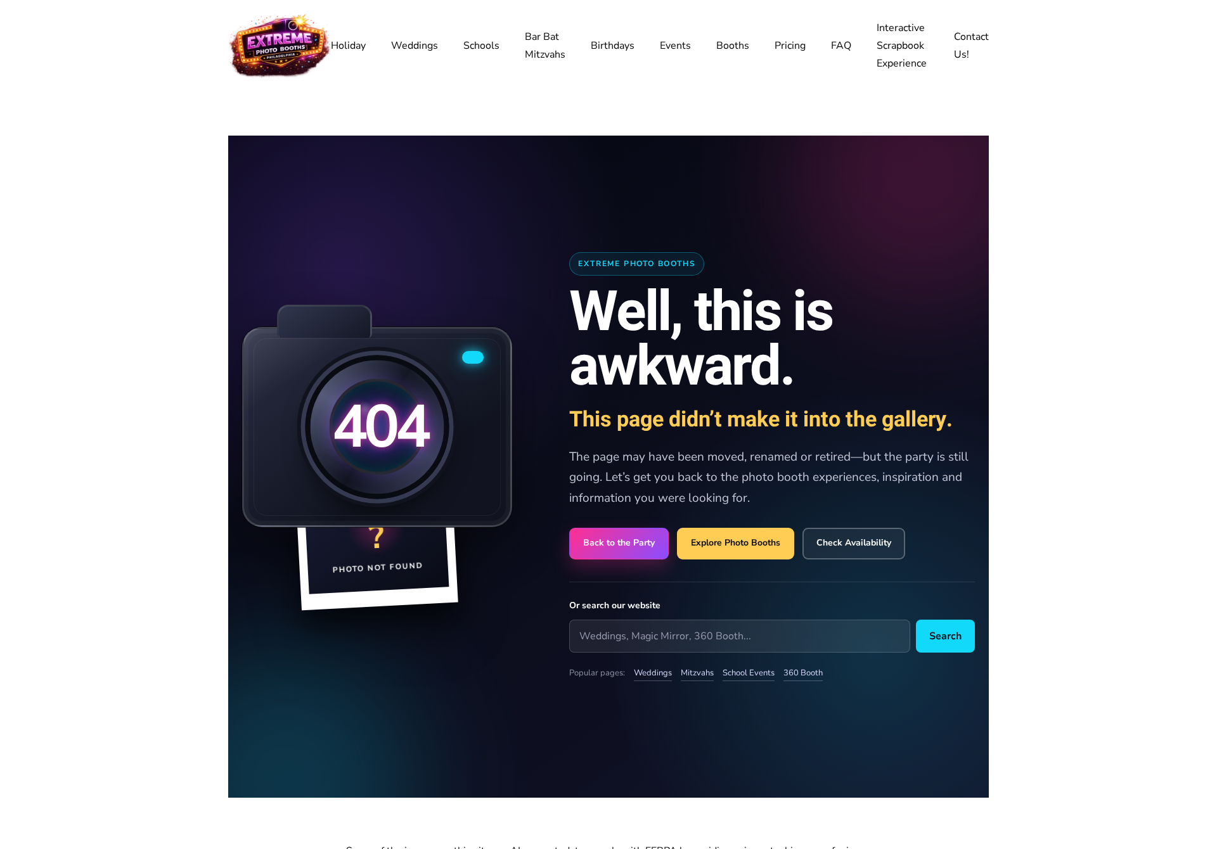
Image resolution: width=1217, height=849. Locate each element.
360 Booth (803, 673)
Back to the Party (619, 543)
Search (945, 636)
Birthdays (612, 46)
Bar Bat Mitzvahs (545, 45)
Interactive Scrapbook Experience (902, 45)
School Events (749, 673)
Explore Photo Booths (735, 543)
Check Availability (853, 543)
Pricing (790, 46)
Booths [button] (732, 46)
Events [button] (675, 46)
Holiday (348, 46)
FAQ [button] (841, 46)
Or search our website (614, 605)
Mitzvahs (697, 673)
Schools (481, 46)
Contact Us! (971, 45)
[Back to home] (279, 46)
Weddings (414, 46)
